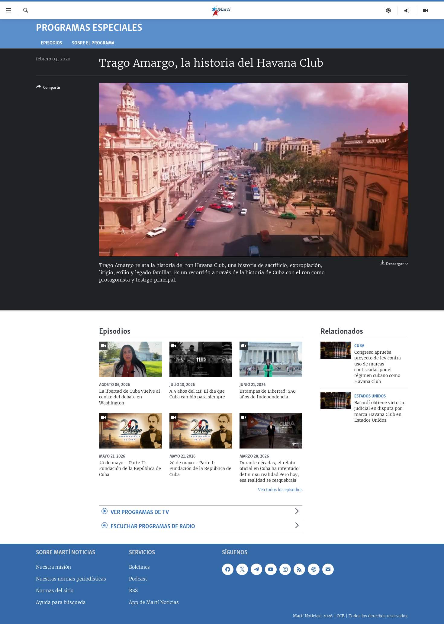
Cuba (359, 346)
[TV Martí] (425, 10)
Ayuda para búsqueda (61, 602)
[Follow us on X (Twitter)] (242, 569)
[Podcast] (388, 10)
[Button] (48, 88)
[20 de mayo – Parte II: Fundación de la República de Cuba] (130, 431)
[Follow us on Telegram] (256, 569)
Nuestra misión (53, 567)
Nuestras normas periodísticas (71, 579)
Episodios (51, 43)
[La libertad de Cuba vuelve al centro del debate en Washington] (130, 359)
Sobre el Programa (93, 43)
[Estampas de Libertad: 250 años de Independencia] (271, 359)
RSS (133, 590)
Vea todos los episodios (280, 489)
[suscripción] (328, 569)
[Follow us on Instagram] (285, 569)
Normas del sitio (54, 590)
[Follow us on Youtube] (270, 569)
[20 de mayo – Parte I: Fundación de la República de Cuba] (200, 431)
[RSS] (299, 569)
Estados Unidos (370, 396)
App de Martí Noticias (154, 602)
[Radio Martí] (407, 10)
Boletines (139, 567)
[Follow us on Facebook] (227, 569)
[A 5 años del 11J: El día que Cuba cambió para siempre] (200, 359)
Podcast (138, 579)
